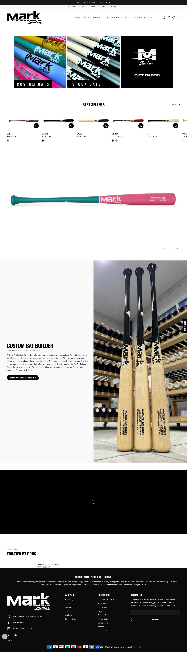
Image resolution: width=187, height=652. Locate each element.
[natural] (182, 140)
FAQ (66, 611)
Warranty (68, 607)
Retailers (68, 615)
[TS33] (163, 120)
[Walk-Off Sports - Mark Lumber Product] (24, 17)
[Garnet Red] (113, 140)
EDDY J (10, 134)
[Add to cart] (36, 125)
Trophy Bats (103, 619)
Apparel (101, 627)
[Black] (43, 140)
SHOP (85, 18)
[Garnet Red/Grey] (8, 140)
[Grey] (116, 140)
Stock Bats (102, 603)
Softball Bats (103, 623)
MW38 (79, 134)
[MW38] (93, 120)
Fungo (100, 611)
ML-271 (45, 134)
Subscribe (155, 619)
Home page (69, 599)
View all (174, 104)
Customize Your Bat (106, 599)
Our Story (69, 603)
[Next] (177, 248)
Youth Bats (102, 607)
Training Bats (103, 615)
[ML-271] (58, 120)
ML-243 (115, 134)
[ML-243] (128, 120)
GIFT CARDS (102, 630)
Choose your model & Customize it (23, 378)
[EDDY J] (23, 120)
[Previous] (171, 248)
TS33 (148, 134)
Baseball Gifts (70, 619)
